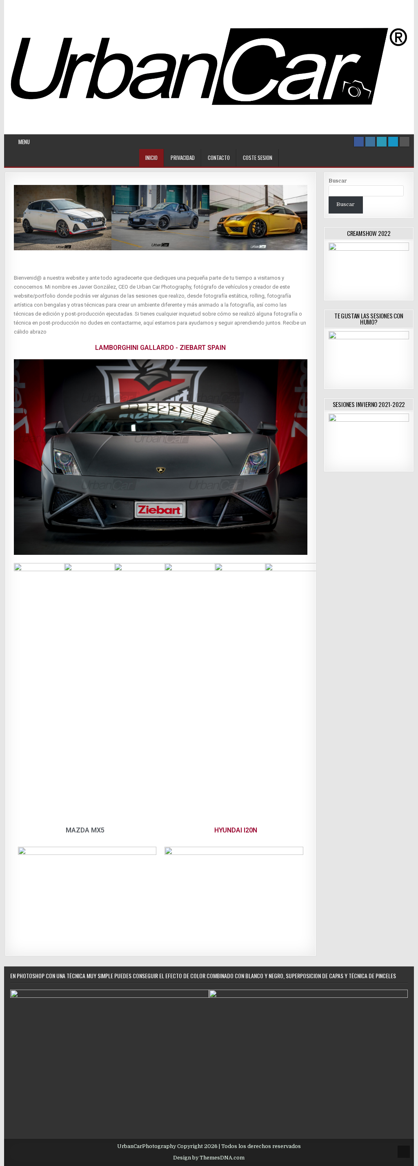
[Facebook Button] (359, 142)
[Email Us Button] (382, 142)
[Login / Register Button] (393, 142)
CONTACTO (219, 158)
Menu (24, 142)
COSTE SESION (257, 158)
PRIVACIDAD (183, 158)
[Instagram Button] (370, 142)
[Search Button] (404, 142)
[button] (22, 219)
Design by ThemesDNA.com (209, 1158)
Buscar (338, 181)
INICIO (151, 158)
